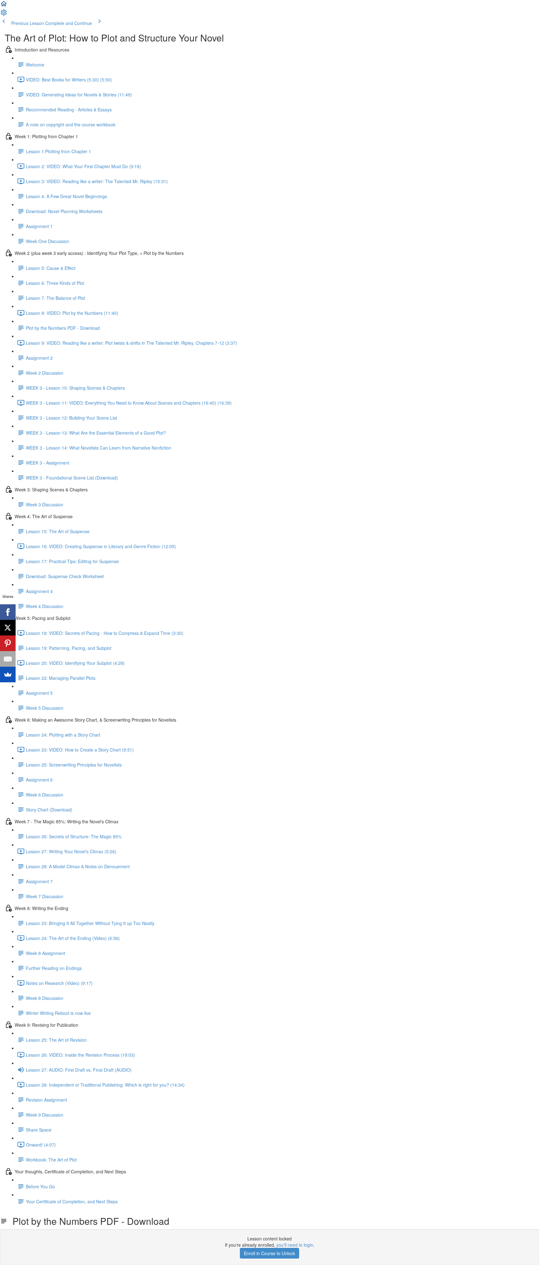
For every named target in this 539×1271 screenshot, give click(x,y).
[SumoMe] (8, 674)
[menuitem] (3, 14)
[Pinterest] (8, 643)
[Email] (8, 659)
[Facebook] (8, 612)
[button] (3, 5)
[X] (8, 628)
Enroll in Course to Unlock (269, 1253)
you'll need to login (294, 1245)
